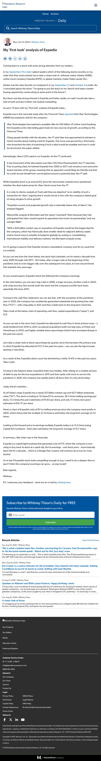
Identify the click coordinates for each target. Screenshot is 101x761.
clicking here (63, 482)
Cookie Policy (8, 703)
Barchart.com (20, 737)
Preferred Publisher (10, 648)
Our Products (8, 627)
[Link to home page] (15, 5)
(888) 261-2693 (9, 669)
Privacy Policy (8, 696)
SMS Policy (27, 703)
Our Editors (7, 632)
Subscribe (50, 522)
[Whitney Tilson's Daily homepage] (50, 21)
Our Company (8, 677)
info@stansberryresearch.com (15, 665)
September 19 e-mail (20, 71)
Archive (55, 13)
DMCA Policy (28, 696)
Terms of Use (8, 711)
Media (5, 638)
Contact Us (7, 688)
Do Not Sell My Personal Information (37, 707)
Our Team (6, 680)
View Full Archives (90, 540)
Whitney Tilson (38, 42)
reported (69, 113)
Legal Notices (28, 700)
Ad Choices (7, 700)
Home (45, 13)
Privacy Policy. (65, 529)
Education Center (9, 643)
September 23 (62, 84)
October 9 (80, 84)
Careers (6, 684)
